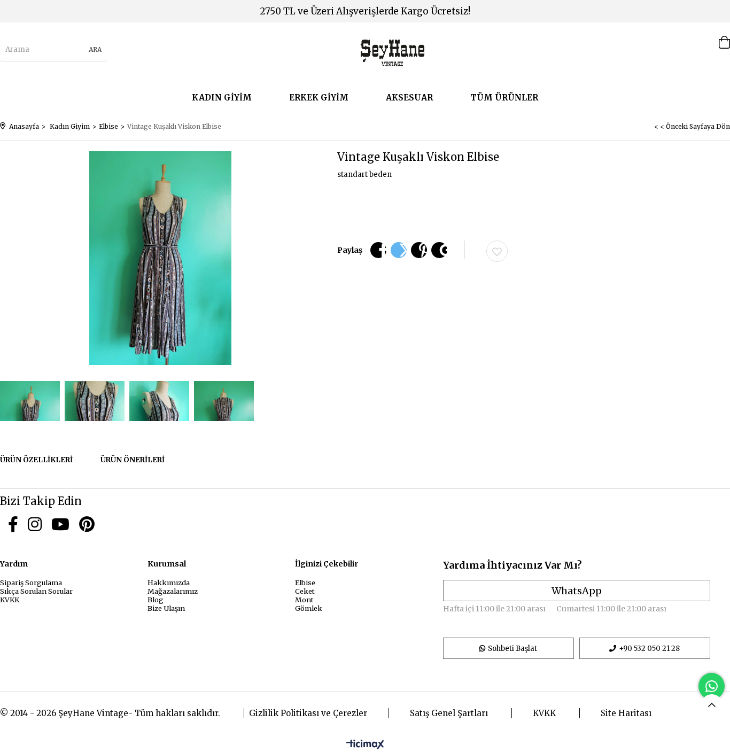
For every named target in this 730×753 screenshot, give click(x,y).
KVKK (9, 599)
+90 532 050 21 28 (649, 648)
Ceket (305, 591)
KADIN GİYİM (222, 97)
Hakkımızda (168, 582)
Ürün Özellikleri (36, 459)
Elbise (305, 582)
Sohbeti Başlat (512, 648)
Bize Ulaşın (166, 608)
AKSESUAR (409, 97)
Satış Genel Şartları (449, 713)
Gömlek (308, 608)
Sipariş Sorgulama (31, 582)
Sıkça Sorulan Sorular (36, 591)
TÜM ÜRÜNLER (504, 97)
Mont (304, 599)
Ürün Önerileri (132, 459)
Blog (155, 599)
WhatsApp (577, 591)
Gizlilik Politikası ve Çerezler (308, 713)
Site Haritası (626, 713)
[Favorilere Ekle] (497, 251)
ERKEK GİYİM (318, 97)
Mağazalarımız (172, 591)
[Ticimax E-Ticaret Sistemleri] (365, 745)
